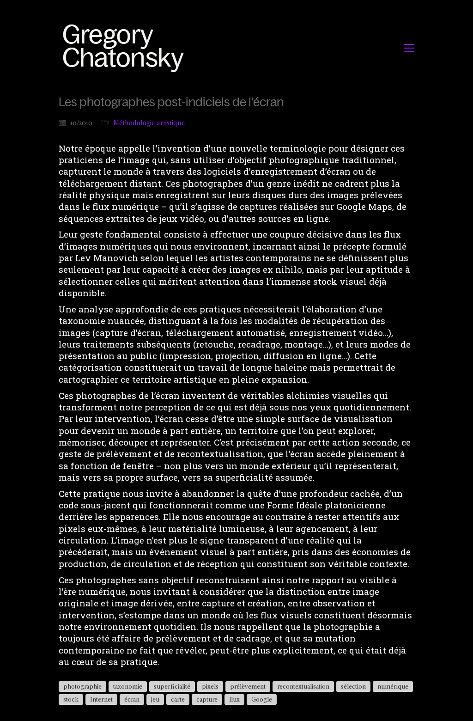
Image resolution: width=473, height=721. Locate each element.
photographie (82, 686)
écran (131, 699)
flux (234, 699)
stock (71, 699)
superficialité (172, 686)
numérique (392, 686)
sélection (353, 686)
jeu (155, 699)
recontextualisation (303, 686)
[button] (409, 48)
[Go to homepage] (126, 48)
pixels (210, 686)
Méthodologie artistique (149, 123)
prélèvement (248, 686)
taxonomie (127, 686)
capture (207, 699)
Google (261, 699)
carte (178, 699)
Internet (101, 699)
